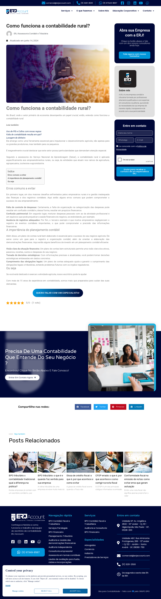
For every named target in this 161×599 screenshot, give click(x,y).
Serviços (65, 10)
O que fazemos (84, 10)
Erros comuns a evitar (17, 175)
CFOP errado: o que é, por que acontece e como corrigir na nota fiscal (108, 479)
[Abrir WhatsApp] (154, 592)
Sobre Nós (103, 10)
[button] (83, 407)
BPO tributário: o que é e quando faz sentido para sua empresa (50, 479)
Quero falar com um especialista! (58, 293)
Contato (147, 10)
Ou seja (11, 181)
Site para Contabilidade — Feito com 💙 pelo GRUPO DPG (124, 591)
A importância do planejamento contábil (25, 178)
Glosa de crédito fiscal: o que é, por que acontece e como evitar (80, 479)
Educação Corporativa (124, 10)
